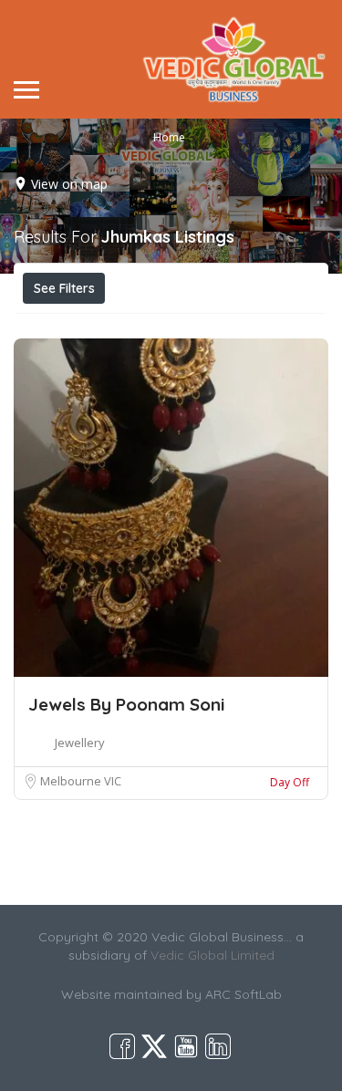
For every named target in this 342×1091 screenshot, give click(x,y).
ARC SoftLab (243, 994)
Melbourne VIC (80, 781)
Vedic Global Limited (212, 955)
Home (169, 137)
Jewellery (80, 742)
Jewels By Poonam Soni (126, 704)
